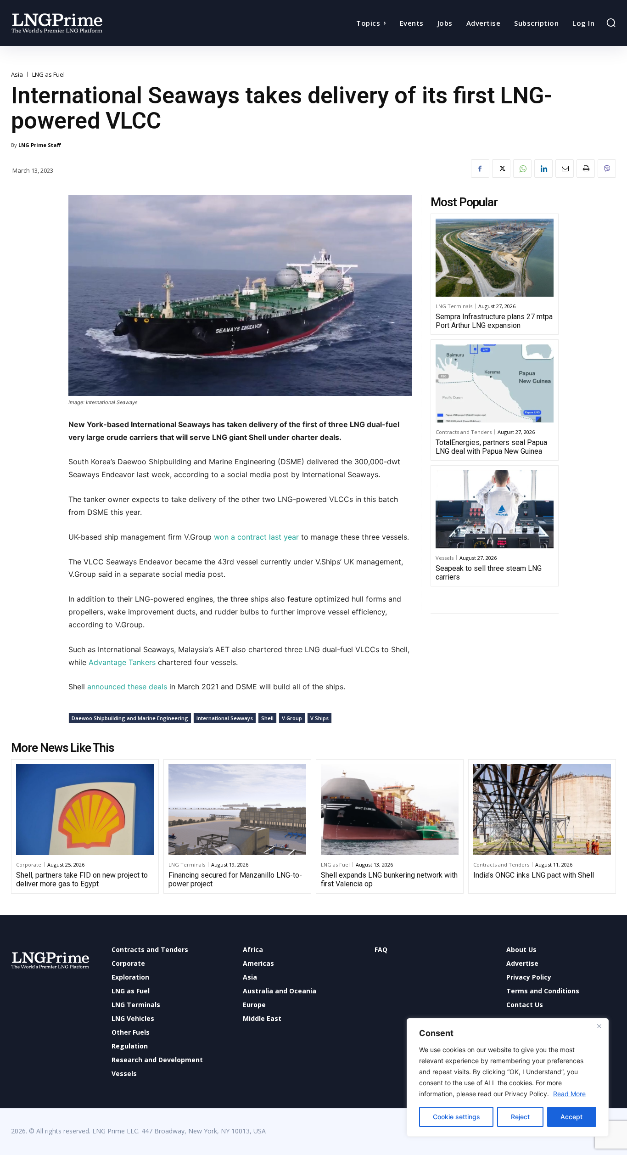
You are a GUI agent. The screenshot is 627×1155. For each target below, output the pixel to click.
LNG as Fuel (48, 75)
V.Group (292, 718)
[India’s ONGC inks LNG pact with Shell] (542, 809)
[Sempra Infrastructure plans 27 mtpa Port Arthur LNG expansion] (495, 258)
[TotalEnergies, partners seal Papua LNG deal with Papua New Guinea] (495, 383)
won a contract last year (257, 536)
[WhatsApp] (522, 168)
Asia (17, 75)
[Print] (586, 168)
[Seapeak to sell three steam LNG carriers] (495, 509)
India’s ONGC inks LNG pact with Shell (533, 875)
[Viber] (607, 168)
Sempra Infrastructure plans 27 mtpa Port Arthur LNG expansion (494, 321)
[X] (501, 168)
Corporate (28, 864)
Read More (569, 1094)
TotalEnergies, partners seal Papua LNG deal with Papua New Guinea (491, 447)
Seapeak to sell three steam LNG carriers (489, 572)
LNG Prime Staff (39, 144)
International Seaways (224, 718)
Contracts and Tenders (464, 431)
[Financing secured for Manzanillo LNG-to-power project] (237, 809)
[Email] (564, 168)
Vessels (444, 557)
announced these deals (128, 686)
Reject (520, 1117)
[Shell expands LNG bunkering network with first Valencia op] (390, 809)
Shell (267, 718)
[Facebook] (480, 168)
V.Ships (319, 718)
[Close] (599, 1025)
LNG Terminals (454, 306)
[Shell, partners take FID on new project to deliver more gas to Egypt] (85, 809)
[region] (508, 1077)
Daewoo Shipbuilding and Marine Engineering (130, 718)
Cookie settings (456, 1117)
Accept (571, 1117)
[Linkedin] (543, 168)
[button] (611, 22)
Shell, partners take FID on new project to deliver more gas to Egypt (82, 879)
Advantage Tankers (122, 662)
